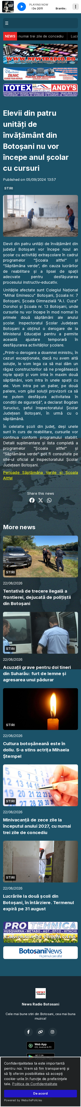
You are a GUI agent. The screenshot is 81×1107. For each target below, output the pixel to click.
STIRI (8, 188)
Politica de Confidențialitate (34, 1084)
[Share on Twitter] (40, 501)
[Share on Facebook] (32, 501)
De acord (40, 1093)
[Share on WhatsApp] (49, 501)
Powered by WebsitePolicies (23, 1100)
